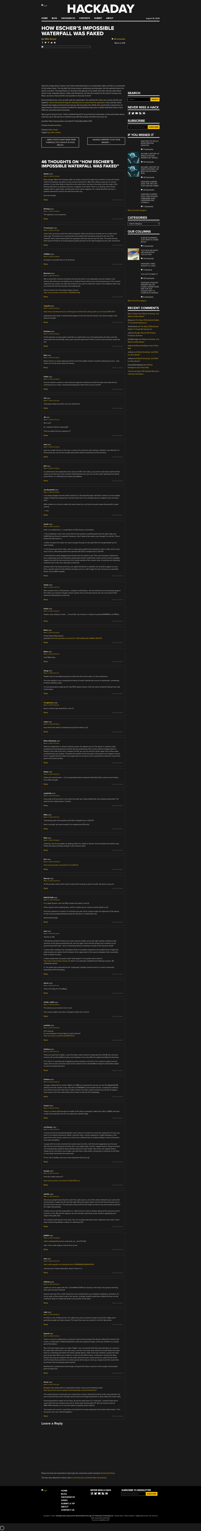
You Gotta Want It (149, 274)
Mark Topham (133, 314)
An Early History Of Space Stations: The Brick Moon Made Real (150, 170)
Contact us (144, 113)
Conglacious (49, 703)
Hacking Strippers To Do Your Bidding (106, 141)
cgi (49, 132)
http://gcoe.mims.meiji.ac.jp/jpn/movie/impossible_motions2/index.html (70, 1390)
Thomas (131, 371)
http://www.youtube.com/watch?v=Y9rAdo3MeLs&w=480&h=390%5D (76, 638)
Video (64, 1500)
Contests (84, 18)
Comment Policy (108, 1473)
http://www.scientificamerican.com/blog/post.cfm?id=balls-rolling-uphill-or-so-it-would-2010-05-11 (79, 312)
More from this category (137, 210)
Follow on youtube (136, 113)
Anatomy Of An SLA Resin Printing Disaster (149, 143)
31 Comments (148, 258)
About (109, 18)
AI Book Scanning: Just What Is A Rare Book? (149, 240)
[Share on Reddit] (52, 42)
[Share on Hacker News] (49, 42)
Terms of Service (129, 1516)
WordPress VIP (104, 1520)
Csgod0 (47, 306)
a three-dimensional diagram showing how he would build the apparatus (77, 102)
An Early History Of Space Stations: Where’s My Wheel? (150, 156)
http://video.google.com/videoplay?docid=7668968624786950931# (69, 1264)
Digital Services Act (142, 1516)
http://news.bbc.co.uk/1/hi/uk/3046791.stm (59, 1036)
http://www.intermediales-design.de (57, 961)
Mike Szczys (50, 39)
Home (44, 18)
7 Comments (148, 206)
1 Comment (147, 270)
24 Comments (148, 190)
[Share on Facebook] (42, 42)
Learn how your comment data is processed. (89, 1478)
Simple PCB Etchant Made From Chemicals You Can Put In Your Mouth (60, 142)
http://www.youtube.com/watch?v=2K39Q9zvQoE (62, 293)
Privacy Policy (118, 1516)
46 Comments (119, 39)
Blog (54, 18)
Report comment (117, 200)
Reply (46, 200)
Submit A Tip (68, 1503)
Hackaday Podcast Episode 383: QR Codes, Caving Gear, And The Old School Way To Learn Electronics (150, 288)
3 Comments (148, 149)
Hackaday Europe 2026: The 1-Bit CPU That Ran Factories (149, 184)
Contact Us (67, 1510)
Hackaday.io (68, 18)
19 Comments (148, 162)
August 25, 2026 (153, 18)
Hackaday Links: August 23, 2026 (148, 265)
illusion (58, 132)
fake (52, 132)
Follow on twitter (133, 113)
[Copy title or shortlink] (55, 43)
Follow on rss (140, 113)
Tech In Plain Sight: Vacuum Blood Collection (149, 252)
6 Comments (148, 246)
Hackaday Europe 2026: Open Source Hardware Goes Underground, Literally (149, 198)
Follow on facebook (129, 113)
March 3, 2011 (120, 43)
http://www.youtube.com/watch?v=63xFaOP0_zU (62, 1181)
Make (58, 125)
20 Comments (148, 177)
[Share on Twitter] (45, 42)
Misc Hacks (53, 130)
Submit (98, 18)
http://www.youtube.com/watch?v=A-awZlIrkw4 (61, 865)
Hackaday (101, 8)
